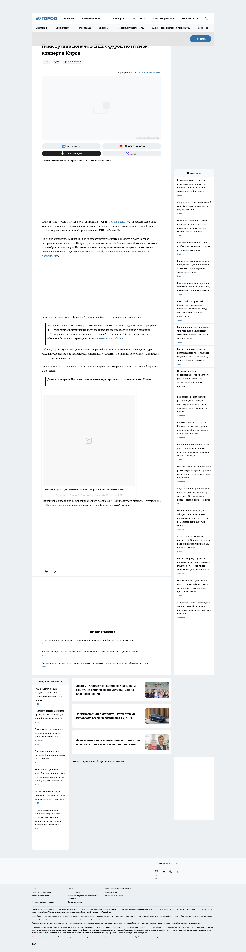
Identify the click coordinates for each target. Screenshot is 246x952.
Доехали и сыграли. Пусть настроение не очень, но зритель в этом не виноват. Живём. (84, 490)
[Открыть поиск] (206, 18)
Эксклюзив (41, 27)
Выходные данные (75, 902)
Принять (201, 38)
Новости (69, 18)
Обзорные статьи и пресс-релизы (117, 888)
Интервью (104, 27)
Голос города (84, 27)
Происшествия (72, 61)
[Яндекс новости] (131, 146)
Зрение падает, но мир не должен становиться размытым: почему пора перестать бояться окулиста (95, 665)
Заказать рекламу (163, 18)
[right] (211, 28)
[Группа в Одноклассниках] (163, 871)
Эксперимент (62, 27)
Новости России (91, 18)
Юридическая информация (43, 902)
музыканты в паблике (110, 338)
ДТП (56, 61)
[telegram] (56, 572)
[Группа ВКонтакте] (71, 146)
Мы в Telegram (116, 18)
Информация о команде (41, 892)
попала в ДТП (117, 221)
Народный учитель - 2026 (131, 27)
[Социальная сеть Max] (131, 153)
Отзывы (71, 888)
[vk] (46, 572)
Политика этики (110, 892)
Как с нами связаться (40, 896)
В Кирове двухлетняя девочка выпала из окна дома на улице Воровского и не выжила (87, 642)
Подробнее (106, 912)
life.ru (120, 230)
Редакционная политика (113, 896)
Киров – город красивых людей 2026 (171, 27)
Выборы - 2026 (190, 18)
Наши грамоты (74, 892)
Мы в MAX (139, 18)
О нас (34, 888)
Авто (46, 61)
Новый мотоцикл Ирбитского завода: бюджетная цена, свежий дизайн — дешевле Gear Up (90, 653)
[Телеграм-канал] (170, 871)
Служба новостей (150, 72)
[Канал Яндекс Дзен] (71, 153)
